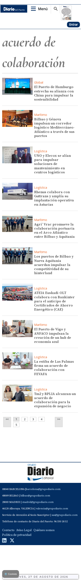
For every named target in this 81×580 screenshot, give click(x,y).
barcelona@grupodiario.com (43, 489)
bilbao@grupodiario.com (35, 495)
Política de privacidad (16, 535)
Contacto (8, 530)
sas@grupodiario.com (65, 515)
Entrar (73, 24)
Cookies (10, 573)
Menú (43, 8)
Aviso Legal (24, 530)
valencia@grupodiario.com (52, 508)
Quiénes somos (44, 530)
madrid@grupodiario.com (38, 502)
